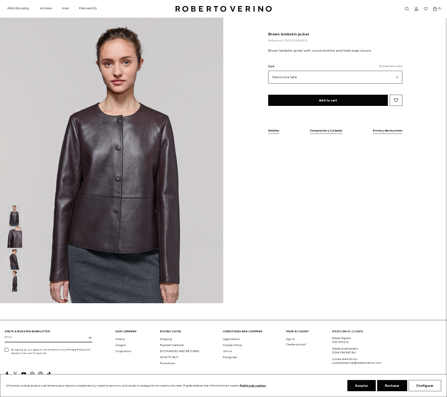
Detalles (273, 130)
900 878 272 (340, 342)
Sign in (290, 339)
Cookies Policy (232, 345)
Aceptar (361, 385)
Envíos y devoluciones (387, 130)
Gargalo (120, 345)
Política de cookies (253, 385)
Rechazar (392, 385)
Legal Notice (231, 339)
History (120, 339)
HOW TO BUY (169, 357)
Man (65, 8)
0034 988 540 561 (344, 352)
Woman (46, 8)
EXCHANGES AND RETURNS (180, 351)
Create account (296, 344)
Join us (227, 351)
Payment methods (172, 345)
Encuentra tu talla (390, 66)
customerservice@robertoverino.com (356, 362)
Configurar (424, 385)
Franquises (230, 357)
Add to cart (328, 100)
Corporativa (123, 351)
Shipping (166, 339)
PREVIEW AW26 (18, 8)
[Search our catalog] (407, 9)
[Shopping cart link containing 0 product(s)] (435, 9)
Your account (297, 331)
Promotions (167, 363)
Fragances (88, 8)
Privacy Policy (76, 349)
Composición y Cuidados (326, 130)
